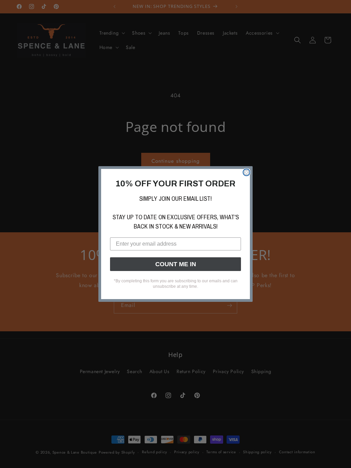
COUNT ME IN (175, 264)
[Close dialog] (246, 172)
